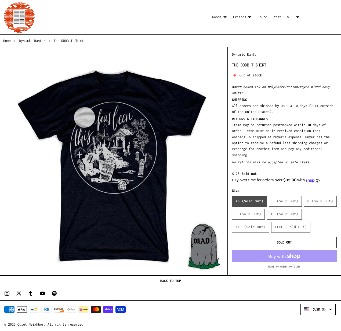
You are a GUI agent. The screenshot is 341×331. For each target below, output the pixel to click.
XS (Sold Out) (251, 203)
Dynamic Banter (32, 41)
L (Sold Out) (250, 216)
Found (262, 17)
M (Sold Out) (322, 203)
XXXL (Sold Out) (292, 229)
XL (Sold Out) (286, 216)
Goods (217, 17)
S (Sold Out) (287, 203)
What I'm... (284, 17)
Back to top (170, 281)
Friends (239, 17)
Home (7, 41)
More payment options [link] (284, 266)
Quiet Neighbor (30, 324)
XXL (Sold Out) (252, 229)
